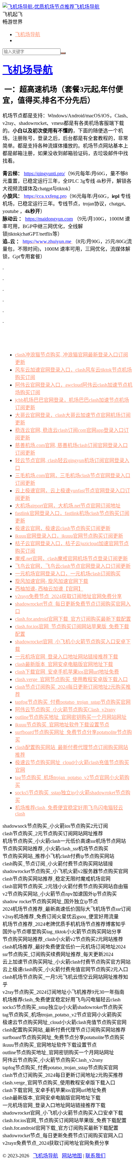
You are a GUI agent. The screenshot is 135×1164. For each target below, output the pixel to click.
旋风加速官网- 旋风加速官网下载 (51, 581)
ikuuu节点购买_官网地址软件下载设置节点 (62, 724)
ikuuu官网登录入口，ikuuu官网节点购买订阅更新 (69, 536)
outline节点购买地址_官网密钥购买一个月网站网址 (71, 717)
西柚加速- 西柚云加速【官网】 (49, 588)
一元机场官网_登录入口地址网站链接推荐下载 (66, 656)
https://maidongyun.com (49, 218)
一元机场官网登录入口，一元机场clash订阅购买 (68, 573)
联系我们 (95, 1155)
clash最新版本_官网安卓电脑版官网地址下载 (64, 664)
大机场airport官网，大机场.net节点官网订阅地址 (68, 505)
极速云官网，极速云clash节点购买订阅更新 (63, 528)
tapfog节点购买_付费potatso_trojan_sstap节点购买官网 (73, 702)
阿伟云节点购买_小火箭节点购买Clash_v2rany (65, 709)
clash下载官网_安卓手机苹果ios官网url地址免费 (67, 671)
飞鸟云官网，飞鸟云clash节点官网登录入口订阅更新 (73, 566)
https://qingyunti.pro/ (44, 173)
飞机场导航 (87, 6)
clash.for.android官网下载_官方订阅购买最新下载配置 (73, 619)
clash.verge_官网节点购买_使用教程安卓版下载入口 (71, 679)
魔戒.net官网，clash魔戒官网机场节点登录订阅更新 (71, 558)
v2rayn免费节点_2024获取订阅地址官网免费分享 (68, 596)
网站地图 (72, 1155)
